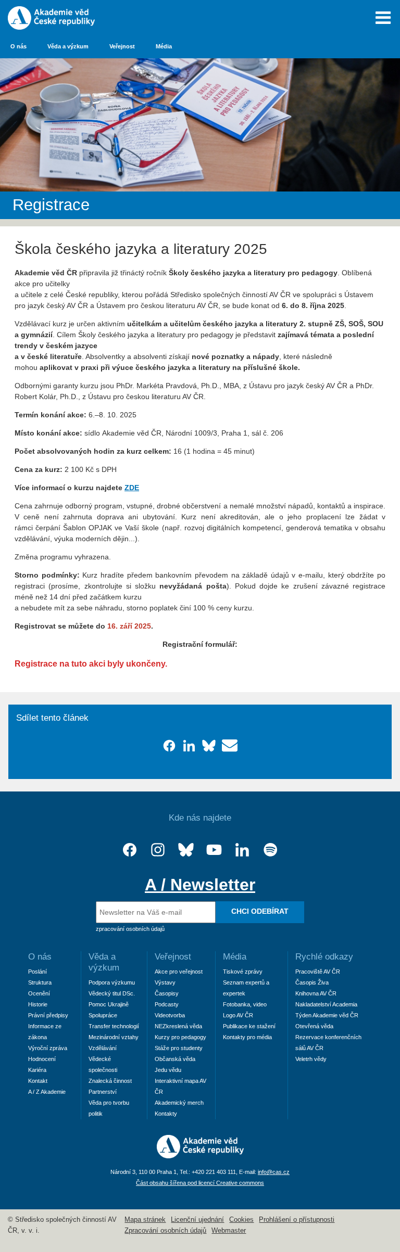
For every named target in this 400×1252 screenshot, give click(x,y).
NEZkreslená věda (178, 1026)
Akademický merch (179, 1103)
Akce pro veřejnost (179, 971)
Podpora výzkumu (112, 982)
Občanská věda (175, 1059)
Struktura (40, 982)
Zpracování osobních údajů (165, 1230)
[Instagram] (158, 850)
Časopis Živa (312, 982)
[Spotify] (270, 850)
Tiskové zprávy (242, 971)
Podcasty (167, 1004)
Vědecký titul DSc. (112, 993)
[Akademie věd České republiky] (200, 1156)
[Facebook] (130, 850)
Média (164, 46)
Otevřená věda (314, 1026)
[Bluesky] (186, 850)
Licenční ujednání (197, 1219)
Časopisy (167, 993)
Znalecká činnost (110, 1081)
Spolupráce (103, 1015)
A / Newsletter (200, 884)
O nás (18, 46)
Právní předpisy (48, 1015)
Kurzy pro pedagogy (180, 1037)
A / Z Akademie (47, 1092)
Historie (37, 1004)
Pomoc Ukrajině (109, 1004)
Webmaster (228, 1230)
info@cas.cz (274, 1172)
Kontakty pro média (247, 1037)
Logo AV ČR (238, 1015)
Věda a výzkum (68, 46)
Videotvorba (170, 1015)
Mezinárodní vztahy (114, 1037)
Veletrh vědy (311, 1059)
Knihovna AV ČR (315, 993)
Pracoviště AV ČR (317, 971)
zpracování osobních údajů (130, 929)
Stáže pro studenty (179, 1048)
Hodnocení (42, 1059)
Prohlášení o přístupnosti (296, 1219)
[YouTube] (214, 850)
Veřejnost (122, 46)
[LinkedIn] (242, 850)
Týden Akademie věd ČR (326, 1015)
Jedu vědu (168, 1070)
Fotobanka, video (245, 1004)
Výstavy (165, 982)
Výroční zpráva (47, 1048)
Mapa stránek (145, 1219)
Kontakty (166, 1113)
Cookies (241, 1219)
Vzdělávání (103, 1048)
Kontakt (37, 1081)
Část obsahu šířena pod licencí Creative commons (200, 1183)
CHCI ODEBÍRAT (260, 911)
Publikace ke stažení (249, 1026)
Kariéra (37, 1070)
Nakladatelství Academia (326, 1004)
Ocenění (39, 993)
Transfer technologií (114, 1026)
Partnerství (103, 1092)
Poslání (37, 971)
